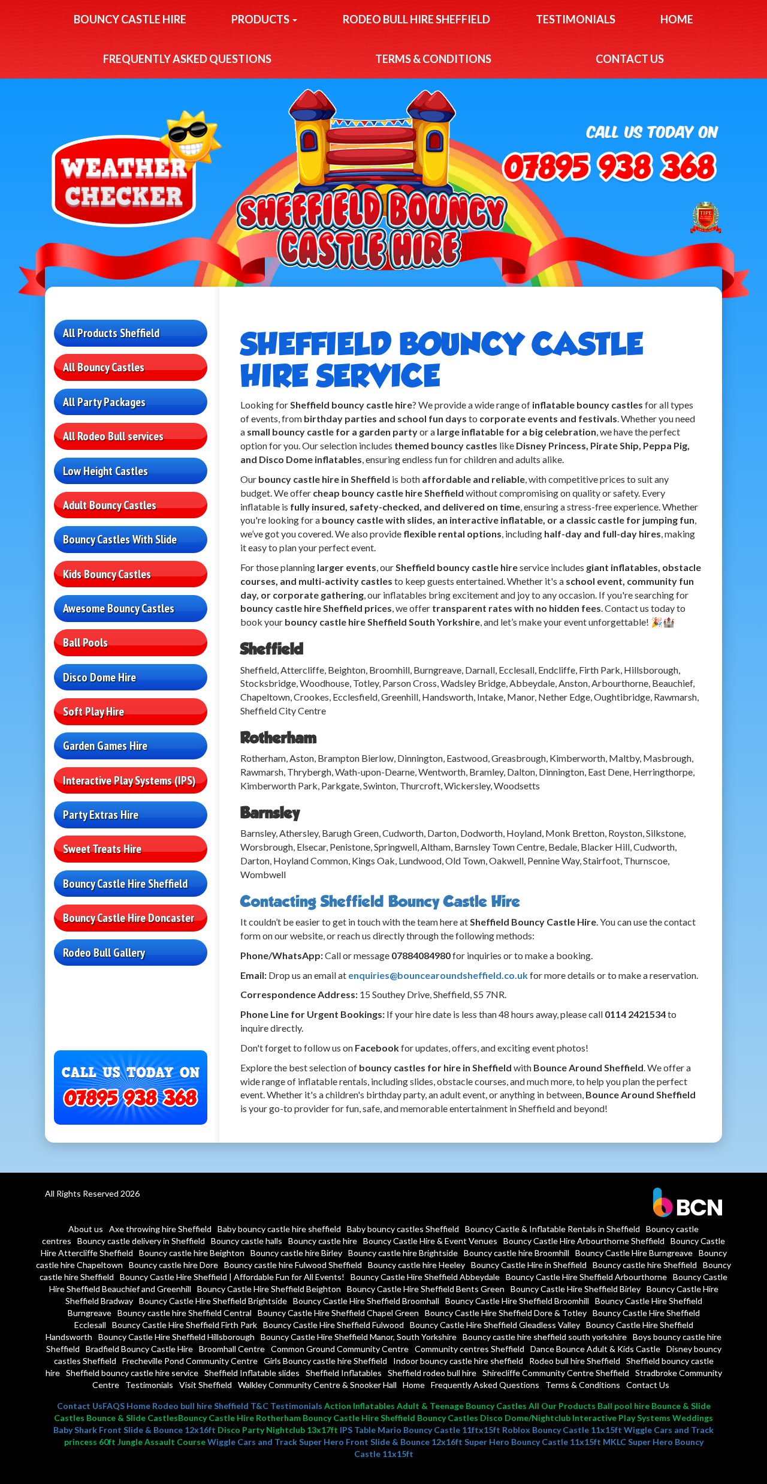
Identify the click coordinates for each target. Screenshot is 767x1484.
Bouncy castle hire (130, 19)
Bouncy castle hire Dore (173, 1265)
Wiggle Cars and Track (669, 1430)
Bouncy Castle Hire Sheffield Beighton (269, 1289)
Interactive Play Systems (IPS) (129, 780)
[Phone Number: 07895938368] (609, 168)
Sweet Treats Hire (102, 849)
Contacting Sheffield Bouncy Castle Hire (380, 901)
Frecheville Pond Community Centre (190, 1361)
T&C (259, 1406)
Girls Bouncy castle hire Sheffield (325, 1361)
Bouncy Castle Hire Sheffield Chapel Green (338, 1313)
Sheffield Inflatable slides (252, 1373)
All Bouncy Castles (103, 367)
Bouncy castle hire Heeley (416, 1265)
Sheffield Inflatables (344, 1373)
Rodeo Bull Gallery (104, 952)
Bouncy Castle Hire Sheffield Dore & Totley (506, 1313)
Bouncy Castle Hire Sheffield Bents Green (426, 1289)
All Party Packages (104, 402)
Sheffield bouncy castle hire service (132, 1373)
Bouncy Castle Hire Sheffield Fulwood (333, 1325)
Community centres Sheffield (469, 1349)
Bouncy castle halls (246, 1241)
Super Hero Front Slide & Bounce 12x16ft (381, 1442)
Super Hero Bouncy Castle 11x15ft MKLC (545, 1442)
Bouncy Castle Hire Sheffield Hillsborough (176, 1337)
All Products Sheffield (111, 333)
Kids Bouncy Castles (107, 574)
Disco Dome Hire (99, 677)
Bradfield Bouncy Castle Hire (139, 1349)
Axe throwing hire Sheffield (160, 1229)
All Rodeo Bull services (113, 436)
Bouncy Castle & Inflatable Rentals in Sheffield (552, 1229)
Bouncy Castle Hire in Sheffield (529, 1265)
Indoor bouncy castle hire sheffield (458, 1361)
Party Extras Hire (100, 814)
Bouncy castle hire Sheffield (645, 1265)
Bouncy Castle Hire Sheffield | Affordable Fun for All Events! (232, 1277)
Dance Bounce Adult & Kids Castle (595, 1349)
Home (676, 19)
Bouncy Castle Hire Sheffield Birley (576, 1289)
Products (261, 19)
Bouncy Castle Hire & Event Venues (430, 1241)
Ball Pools (85, 642)
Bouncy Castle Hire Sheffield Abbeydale (425, 1277)
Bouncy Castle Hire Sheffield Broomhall (366, 1301)
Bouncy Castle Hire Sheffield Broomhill (517, 1301)
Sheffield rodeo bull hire (432, 1373)
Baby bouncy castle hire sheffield (279, 1229)
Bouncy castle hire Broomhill (516, 1253)
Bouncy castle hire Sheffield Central (184, 1313)
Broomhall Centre (232, 1349)
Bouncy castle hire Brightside (403, 1253)
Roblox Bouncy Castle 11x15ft (562, 1430)
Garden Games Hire (105, 745)
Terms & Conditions (433, 58)
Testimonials (575, 19)
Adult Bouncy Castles (109, 505)
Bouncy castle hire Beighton (191, 1253)
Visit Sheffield (205, 1385)
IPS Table (358, 1430)
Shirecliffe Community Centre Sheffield (555, 1373)
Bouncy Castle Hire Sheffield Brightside (213, 1301)
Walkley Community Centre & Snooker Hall (317, 1385)
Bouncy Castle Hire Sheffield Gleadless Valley (495, 1325)
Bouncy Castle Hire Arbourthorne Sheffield (584, 1241)
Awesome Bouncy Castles (118, 608)
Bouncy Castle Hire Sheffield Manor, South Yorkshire (359, 1337)
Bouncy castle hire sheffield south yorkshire (545, 1337)
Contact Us (630, 58)
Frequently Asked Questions (187, 58)
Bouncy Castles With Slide (120, 539)
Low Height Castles (105, 471)
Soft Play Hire (93, 711)
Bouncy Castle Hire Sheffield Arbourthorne (586, 1277)
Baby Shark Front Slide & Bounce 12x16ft (134, 1430)
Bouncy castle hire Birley (296, 1253)
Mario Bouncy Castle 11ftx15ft (439, 1430)
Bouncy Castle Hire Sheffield (125, 883)
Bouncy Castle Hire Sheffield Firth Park (184, 1325)
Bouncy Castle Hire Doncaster (128, 918)
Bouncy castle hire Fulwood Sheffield (293, 1265)
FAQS (113, 1406)
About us (85, 1229)
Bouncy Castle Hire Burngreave (634, 1253)
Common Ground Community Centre (340, 1349)
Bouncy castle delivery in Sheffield (141, 1241)
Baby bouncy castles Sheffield (403, 1229)
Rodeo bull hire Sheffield (416, 19)
